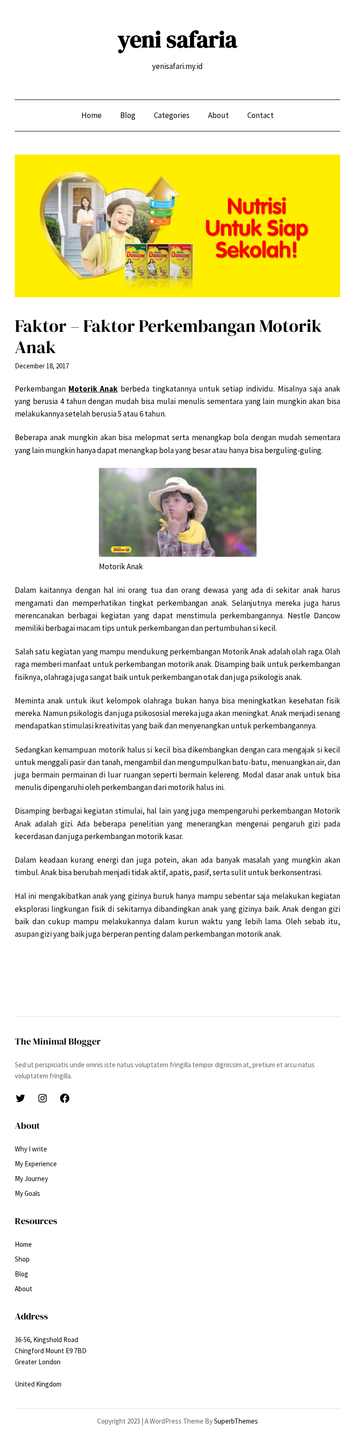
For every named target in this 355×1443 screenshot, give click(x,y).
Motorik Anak (92, 389)
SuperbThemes (236, 1421)
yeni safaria (177, 39)
